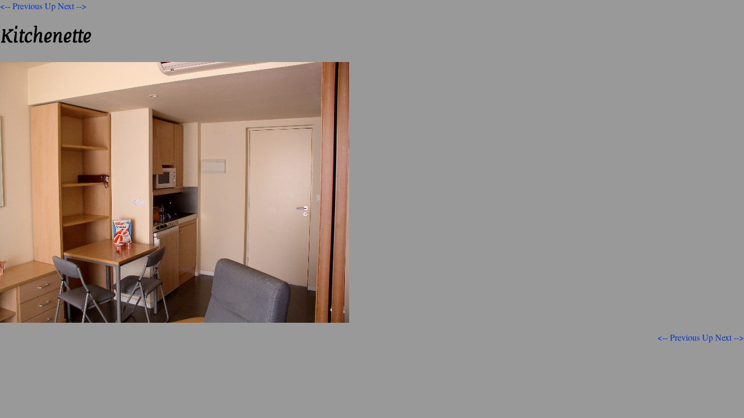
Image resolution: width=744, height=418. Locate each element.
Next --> (72, 5)
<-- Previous (21, 5)
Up (50, 5)
